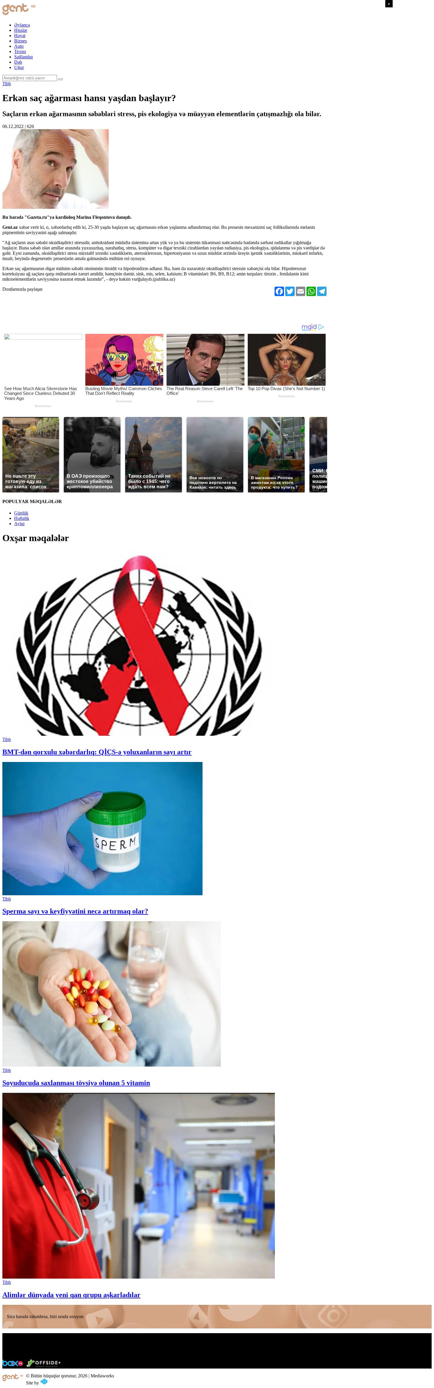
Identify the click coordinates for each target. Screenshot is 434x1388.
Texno (20, 51)
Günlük (21, 512)
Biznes (20, 40)
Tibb (6, 83)
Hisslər (20, 30)
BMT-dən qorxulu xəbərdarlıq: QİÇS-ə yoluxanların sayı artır (97, 752)
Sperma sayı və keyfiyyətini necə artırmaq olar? (75, 911)
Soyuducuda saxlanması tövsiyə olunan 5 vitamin (76, 1083)
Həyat (19, 35)
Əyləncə (22, 24)
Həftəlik (21, 518)
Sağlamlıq (23, 56)
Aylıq (19, 523)
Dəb (18, 62)
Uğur (19, 67)
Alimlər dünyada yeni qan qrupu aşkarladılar (71, 1295)
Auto (19, 46)
